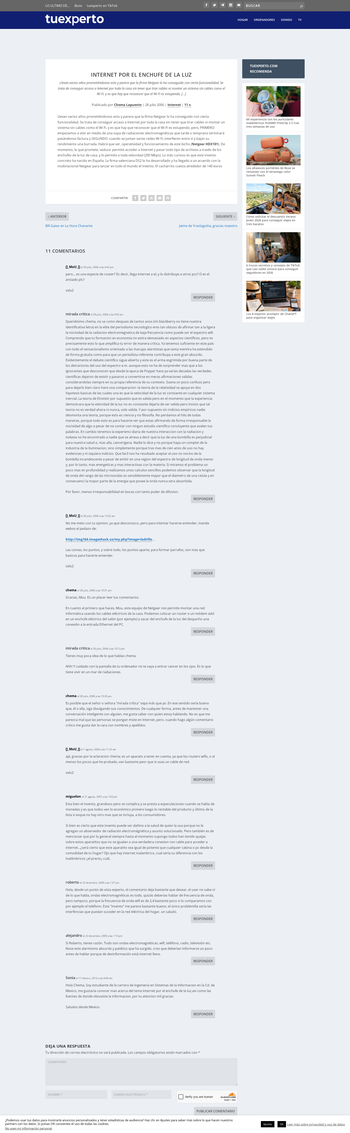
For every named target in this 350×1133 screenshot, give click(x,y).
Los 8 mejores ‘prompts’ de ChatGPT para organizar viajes (271, 315)
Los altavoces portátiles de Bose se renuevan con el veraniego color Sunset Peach (270, 171)
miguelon (73, 796)
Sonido (286, 20)
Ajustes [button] (267, 1124)
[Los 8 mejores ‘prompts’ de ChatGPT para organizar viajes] (273, 296)
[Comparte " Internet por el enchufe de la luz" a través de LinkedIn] (151, 198)
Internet (174, 105)
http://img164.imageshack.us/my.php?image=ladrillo (109, 539)
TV (300, 20)
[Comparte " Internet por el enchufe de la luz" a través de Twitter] (143, 198)
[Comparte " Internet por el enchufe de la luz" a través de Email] (160, 198)
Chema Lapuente (128, 105)
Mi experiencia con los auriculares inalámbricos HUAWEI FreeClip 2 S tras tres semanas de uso (272, 122)
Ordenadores (264, 20)
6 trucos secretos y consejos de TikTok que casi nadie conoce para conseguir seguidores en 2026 (273, 269)
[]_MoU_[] (73, 267)
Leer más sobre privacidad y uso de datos (316, 1124)
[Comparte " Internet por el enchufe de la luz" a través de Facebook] (135, 198)
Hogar (243, 20)
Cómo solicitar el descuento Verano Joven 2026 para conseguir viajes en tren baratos (271, 220)
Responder (203, 297)
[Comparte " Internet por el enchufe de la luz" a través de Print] (168, 198)
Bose (78, 5)
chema (71, 590)
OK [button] (282, 1124)
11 (186, 105)
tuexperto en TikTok (102, 5)
